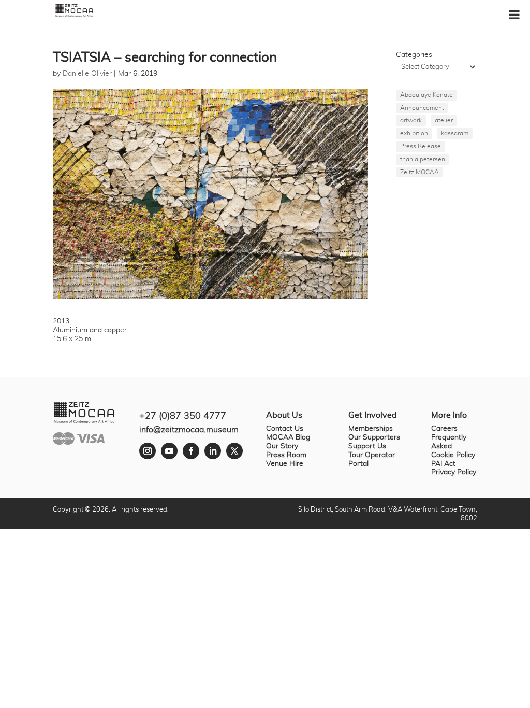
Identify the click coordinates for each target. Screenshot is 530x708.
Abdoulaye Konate (426, 95)
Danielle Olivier (87, 73)
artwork (411, 120)
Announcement (422, 108)
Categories (414, 55)
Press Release (420, 146)
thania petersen (422, 159)
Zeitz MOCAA (419, 172)
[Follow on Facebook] (191, 451)
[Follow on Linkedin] (212, 451)
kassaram (454, 133)
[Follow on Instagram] (147, 451)
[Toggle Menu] (514, 14)
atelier (444, 120)
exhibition (414, 133)
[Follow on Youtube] (169, 451)
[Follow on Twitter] (234, 451)
